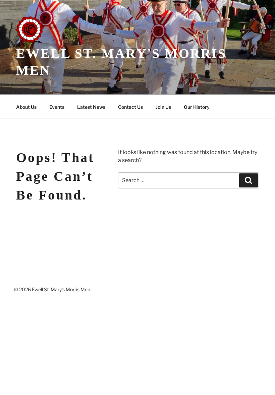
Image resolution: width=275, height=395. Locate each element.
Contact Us (130, 107)
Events (56, 107)
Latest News (91, 107)
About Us (26, 107)
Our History (197, 107)
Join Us (163, 107)
